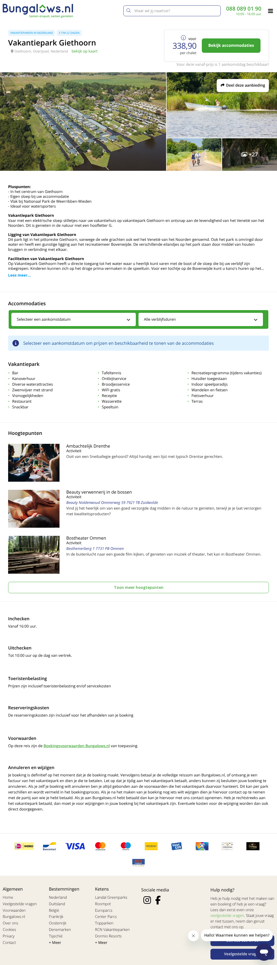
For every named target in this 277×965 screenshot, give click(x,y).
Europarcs (103, 910)
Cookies (9, 929)
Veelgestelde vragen (20, 904)
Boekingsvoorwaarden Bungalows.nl (77, 746)
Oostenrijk (58, 923)
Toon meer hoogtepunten (138, 587)
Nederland (58, 897)
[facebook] (158, 900)
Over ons (10, 923)
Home (8, 897)
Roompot (103, 904)
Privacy (9, 936)
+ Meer (55, 942)
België (54, 910)
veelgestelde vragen (227, 915)
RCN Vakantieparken (112, 929)
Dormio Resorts (108, 936)
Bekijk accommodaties (231, 45)
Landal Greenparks (111, 897)
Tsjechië (56, 936)
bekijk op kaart (85, 51)
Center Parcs (106, 916)
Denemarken (60, 929)
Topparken (104, 923)
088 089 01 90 (243, 8)
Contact (9, 942)
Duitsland (57, 904)
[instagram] (147, 900)
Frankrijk (56, 916)
